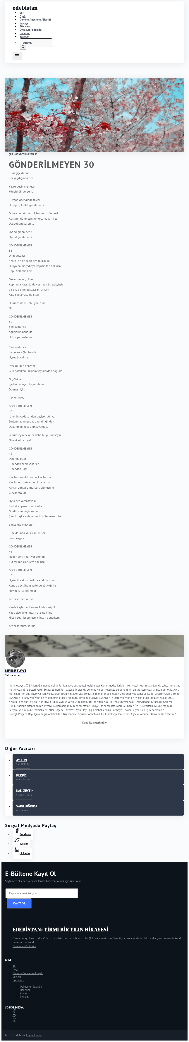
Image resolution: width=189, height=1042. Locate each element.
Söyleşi (17, 976)
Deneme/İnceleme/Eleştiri (35, 19)
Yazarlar (24, 36)
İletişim (24, 996)
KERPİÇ (21, 775)
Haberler (25, 990)
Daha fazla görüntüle (94, 722)
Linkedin (25, 853)
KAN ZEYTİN (25, 791)
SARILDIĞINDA (26, 806)
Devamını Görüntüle (24, 946)
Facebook (25, 834)
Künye (23, 993)
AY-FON (21, 760)
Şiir (14, 966)
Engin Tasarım (34, 1035)
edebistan (25, 7)
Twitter (24, 843)
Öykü (15, 970)
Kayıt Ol (19, 903)
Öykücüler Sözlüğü (31, 986)
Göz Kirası (18, 980)
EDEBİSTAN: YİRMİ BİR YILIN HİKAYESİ (61, 929)
